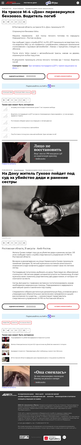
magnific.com (6, 238)
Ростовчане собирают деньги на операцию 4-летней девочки (31, 121)
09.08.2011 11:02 (6, 8)
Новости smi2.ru (9, 164)
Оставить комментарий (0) (63, 76)
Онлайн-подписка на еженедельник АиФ (31, 396)
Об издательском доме (26, 394)
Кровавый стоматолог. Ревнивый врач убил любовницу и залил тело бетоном (36, 351)
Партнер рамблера (36, 437)
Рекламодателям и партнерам (65, 396)
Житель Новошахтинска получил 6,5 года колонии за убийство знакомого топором (38, 344)
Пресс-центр (39, 394)
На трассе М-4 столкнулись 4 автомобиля (25, 127)
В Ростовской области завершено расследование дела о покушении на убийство (38, 358)
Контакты (50, 396)
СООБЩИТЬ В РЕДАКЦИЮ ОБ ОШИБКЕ (29, 399)
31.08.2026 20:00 (7, 170)
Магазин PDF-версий (52, 394)
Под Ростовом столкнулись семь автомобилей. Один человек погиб (33, 134)
